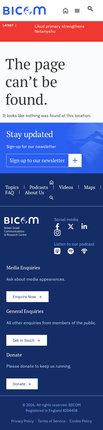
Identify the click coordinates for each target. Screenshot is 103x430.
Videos (66, 187)
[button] (90, 10)
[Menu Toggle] (77, 10)
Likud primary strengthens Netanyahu (60, 29)
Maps (89, 187)
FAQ (9, 192)
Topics (12, 187)
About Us (34, 192)
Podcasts (39, 187)
